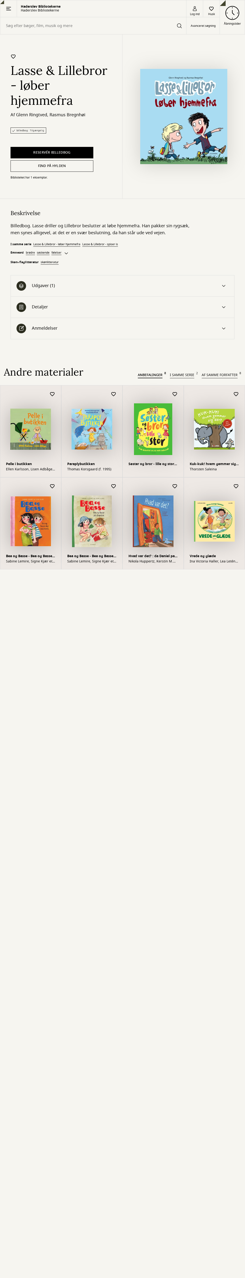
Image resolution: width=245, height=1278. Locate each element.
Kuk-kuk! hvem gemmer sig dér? (213, 464)
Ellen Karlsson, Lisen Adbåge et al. (29, 469)
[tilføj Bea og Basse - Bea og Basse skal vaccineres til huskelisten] (52, 486)
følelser (56, 252)
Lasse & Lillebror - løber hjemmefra (56, 244)
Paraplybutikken (81, 464)
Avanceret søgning (203, 26)
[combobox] (93, 25)
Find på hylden (52, 165)
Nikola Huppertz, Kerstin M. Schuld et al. (150, 561)
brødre (30, 252)
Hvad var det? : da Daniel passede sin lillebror (153, 557)
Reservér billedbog (51, 152)
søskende (43, 252)
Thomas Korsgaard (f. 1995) (89, 469)
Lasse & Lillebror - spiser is (100, 244)
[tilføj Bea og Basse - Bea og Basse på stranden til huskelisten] (114, 486)
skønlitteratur (50, 262)
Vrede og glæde (203, 556)
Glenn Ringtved (31, 115)
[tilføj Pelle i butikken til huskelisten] (52, 394)
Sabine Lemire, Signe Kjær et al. (29, 561)
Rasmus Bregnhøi (67, 115)
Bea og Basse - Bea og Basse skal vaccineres (29, 557)
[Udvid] (66, 253)
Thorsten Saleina (203, 469)
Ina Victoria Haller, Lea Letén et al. (212, 561)
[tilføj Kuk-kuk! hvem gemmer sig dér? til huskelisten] (236, 394)
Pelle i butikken (19, 464)
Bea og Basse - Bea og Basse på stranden (90, 557)
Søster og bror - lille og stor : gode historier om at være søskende (152, 464)
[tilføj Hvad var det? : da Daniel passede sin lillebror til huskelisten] (175, 486)
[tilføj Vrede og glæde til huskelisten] (236, 486)
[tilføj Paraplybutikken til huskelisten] (114, 394)
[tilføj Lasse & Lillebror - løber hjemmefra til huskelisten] (13, 56)
